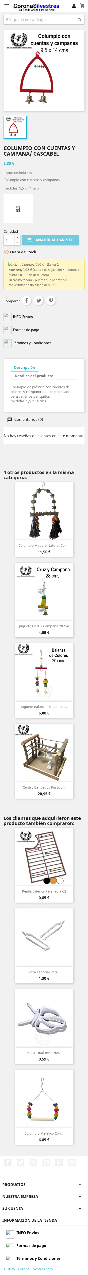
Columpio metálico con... (44, 1133)
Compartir (26, 300)
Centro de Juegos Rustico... (44, 787)
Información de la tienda (29, 1220)
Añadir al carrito (50, 240)
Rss (33, 1162)
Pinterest (51, 300)
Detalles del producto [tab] (34, 375)
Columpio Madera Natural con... (44, 545)
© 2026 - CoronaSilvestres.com (28, 1269)
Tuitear (38, 300)
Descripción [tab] (24, 367)
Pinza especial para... (44, 972)
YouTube (46, 1162)
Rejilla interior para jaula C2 (44, 891)
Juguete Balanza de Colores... (44, 706)
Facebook (7, 1162)
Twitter (20, 1162)
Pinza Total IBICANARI (44, 1052)
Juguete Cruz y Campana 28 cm (44, 626)
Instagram (72, 1162)
